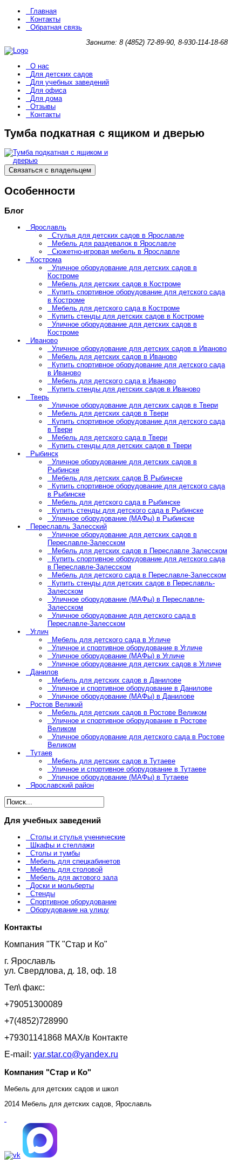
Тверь (39, 397)
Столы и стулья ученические (77, 837)
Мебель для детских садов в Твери (110, 413)
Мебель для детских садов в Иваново (114, 357)
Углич (39, 632)
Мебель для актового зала (74, 877)
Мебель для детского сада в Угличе (111, 640)
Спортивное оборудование (73, 902)
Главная (43, 11)
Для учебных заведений (69, 82)
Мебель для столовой (66, 869)
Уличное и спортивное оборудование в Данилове (132, 688)
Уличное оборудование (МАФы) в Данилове (123, 696)
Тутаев (41, 753)
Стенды (42, 894)
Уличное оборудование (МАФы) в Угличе (118, 656)
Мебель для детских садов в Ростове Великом (129, 712)
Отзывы (43, 106)
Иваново (44, 340)
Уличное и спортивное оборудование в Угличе (127, 648)
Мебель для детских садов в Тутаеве (113, 761)
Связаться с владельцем (50, 170)
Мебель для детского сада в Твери (109, 437)
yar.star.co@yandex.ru (75, 1054)
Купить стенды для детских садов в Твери (122, 446)
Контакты (45, 19)
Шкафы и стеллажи (62, 845)
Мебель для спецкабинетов (75, 861)
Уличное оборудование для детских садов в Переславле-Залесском (122, 539)
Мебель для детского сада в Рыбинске (116, 502)
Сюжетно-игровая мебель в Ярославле (116, 251)
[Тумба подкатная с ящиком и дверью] (58, 160)
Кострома (46, 260)
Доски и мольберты (62, 885)
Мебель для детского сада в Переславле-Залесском (139, 575)
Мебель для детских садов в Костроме (116, 284)
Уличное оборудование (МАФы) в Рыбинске (123, 518)
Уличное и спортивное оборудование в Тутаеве (129, 769)
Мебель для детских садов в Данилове (116, 680)
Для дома (46, 98)
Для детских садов (61, 74)
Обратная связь (56, 27)
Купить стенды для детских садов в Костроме (128, 316)
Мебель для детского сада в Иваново (114, 381)
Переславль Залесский (68, 526)
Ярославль (48, 227)
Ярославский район (62, 785)
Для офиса (48, 90)
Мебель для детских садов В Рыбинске (117, 478)
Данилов (44, 672)
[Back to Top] (5, 1119)
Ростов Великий (56, 704)
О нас (39, 66)
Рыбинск (44, 454)
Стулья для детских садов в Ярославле (118, 235)
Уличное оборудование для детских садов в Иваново (139, 349)
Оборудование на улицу (69, 910)
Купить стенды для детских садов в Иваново (126, 389)
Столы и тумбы (55, 853)
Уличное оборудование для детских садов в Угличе (136, 664)
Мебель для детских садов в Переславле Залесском (139, 551)
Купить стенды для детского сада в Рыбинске (127, 510)
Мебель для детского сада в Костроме (116, 308)
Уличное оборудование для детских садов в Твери (135, 405)
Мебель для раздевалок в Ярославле (114, 243)
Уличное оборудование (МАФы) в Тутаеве (120, 777)
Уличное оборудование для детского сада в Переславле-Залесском (121, 619)
